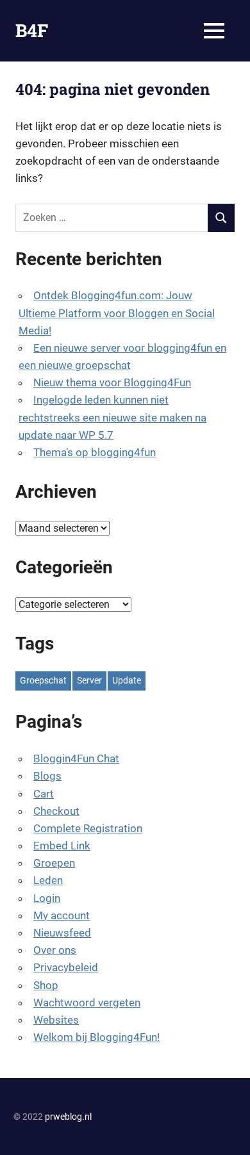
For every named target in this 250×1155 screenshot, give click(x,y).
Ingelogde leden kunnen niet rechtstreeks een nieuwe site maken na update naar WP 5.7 (112, 417)
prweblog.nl (68, 1116)
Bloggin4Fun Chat (76, 758)
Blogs (47, 775)
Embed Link (61, 845)
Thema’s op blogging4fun (94, 452)
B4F (31, 30)
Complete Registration (87, 828)
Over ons (54, 950)
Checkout (56, 811)
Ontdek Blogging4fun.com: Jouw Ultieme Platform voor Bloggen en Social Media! (117, 312)
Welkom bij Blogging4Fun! (96, 1037)
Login (46, 898)
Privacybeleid (65, 967)
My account (61, 915)
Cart (43, 793)
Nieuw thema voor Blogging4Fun (112, 382)
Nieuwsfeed (62, 932)
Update (126, 680)
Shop (45, 985)
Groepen (54, 862)
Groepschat (43, 680)
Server (89, 680)
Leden (48, 880)
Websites (56, 1019)
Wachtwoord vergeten (86, 1002)
